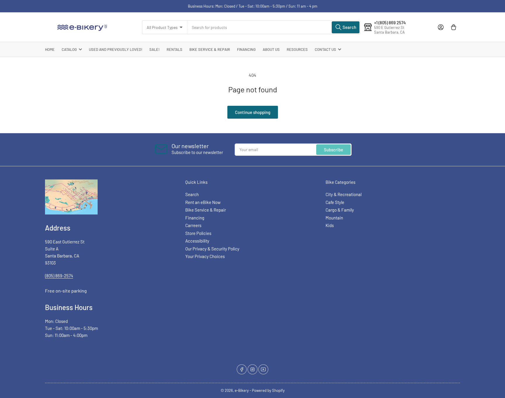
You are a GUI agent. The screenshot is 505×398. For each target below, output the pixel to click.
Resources (297, 49)
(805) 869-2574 (59, 275)
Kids (330, 225)
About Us (271, 49)
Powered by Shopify (268, 390)
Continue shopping (252, 112)
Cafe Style (335, 202)
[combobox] (273, 27)
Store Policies (198, 233)
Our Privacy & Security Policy (212, 248)
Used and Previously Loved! (115, 49)
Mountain (334, 217)
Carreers (193, 225)
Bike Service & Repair (209, 49)
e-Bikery (242, 390)
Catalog (69, 49)
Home (50, 49)
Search (192, 194)
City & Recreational (344, 194)
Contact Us (325, 49)
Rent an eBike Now (203, 202)
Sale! (154, 49)
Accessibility (197, 240)
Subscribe (333, 149)
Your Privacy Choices (205, 256)
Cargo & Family (340, 209)
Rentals (174, 49)
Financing (246, 49)
